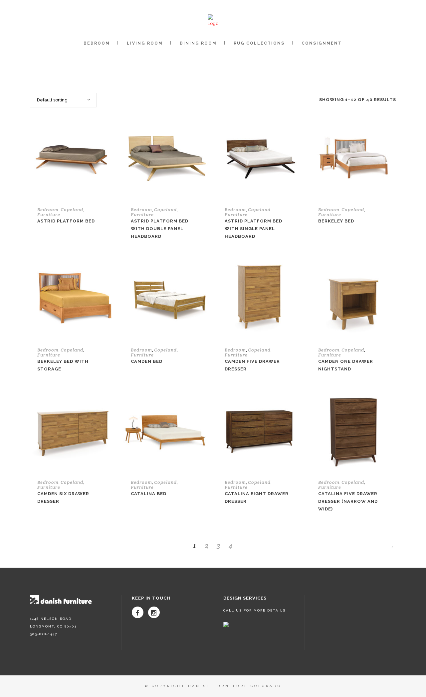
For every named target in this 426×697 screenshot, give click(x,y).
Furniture (48, 214)
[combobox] (63, 100)
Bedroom (48, 209)
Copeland (72, 209)
